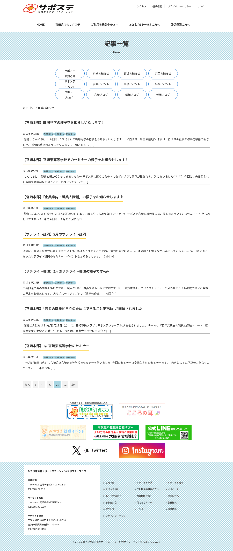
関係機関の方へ (180, 24)
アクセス (142, 6)
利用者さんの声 (144, 502)
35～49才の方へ (113, 495)
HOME (41, 24)
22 (65, 384)
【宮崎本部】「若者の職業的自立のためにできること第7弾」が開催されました (82, 308)
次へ (73, 384)
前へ (27, 384)
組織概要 (157, 6)
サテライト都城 (144, 482)
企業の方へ (173, 495)
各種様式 (172, 502)
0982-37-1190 (39, 529)
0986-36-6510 (39, 506)
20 (49, 384)
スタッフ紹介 (112, 489)
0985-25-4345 (39, 489)
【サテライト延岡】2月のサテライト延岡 (54, 234)
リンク (201, 6)
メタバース (173, 489)
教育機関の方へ (144, 495)
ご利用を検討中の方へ (104, 24)
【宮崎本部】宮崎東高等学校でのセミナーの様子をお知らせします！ (75, 159)
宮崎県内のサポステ (67, 24)
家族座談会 (111, 502)
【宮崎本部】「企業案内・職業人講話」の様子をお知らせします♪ (73, 196)
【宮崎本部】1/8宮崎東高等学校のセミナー (56, 345)
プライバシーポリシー (180, 6)
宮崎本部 (110, 482)
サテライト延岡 (175, 482)
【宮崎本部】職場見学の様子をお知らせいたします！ (64, 122)
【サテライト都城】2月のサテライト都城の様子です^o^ (66, 271)
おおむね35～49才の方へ (144, 24)
